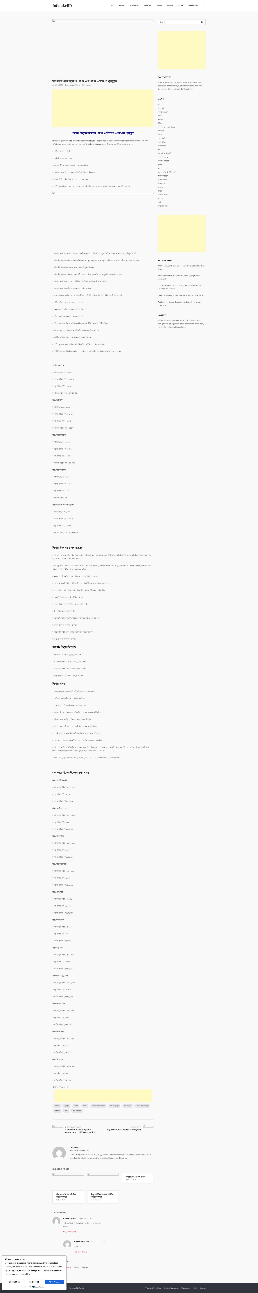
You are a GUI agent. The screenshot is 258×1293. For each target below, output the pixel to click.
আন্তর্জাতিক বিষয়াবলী (164, 153)
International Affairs (72, 85)
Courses (203, 1288)
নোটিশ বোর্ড (147, 5)
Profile (195, 1288)
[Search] (202, 22)
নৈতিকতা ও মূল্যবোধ (164, 157)
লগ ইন (181, 5)
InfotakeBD (62, 5)
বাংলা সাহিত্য (162, 142)
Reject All (34, 1282)
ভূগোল (160, 165)
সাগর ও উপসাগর (77, 1111)
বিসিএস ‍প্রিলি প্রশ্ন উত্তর (166, 127)
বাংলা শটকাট (161, 138)
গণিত (159, 168)
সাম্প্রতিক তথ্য (193, 5)
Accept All (54, 1282)
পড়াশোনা (121, 5)
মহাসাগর (57, 1111)
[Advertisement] (102, 108)
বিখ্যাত (76, 1106)
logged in (67, 1267)
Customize (14, 1282)
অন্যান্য (159, 5)
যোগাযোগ (170, 5)
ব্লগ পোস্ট (161, 108)
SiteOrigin (80, 1288)
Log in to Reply (69, 1232)
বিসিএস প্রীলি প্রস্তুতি (142, 1106)
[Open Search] (204, 6)
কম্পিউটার (161, 131)
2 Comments (86, 85)
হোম (112, 5)
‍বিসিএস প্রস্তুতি (114, 1106)
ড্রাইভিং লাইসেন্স (163, 176)
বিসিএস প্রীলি (127, 1106)
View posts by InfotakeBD (79, 1150)
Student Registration (171, 1288)
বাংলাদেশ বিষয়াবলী (163, 161)
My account (185, 1288)
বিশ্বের (85, 1106)
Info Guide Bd (69, 1218)
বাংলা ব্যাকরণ (162, 146)
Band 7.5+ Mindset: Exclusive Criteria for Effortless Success (181, 295)
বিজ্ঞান (159, 150)
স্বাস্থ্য (160, 191)
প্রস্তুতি (67, 1106)
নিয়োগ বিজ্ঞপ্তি (134, 5)
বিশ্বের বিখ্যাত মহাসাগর (98, 1106)
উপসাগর (57, 1106)
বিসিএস (160, 123)
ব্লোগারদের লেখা (163, 112)
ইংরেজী (160, 135)
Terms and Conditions (154, 1288)
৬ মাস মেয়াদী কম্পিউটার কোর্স (167, 172)
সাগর (66, 1111)
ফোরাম (160, 116)
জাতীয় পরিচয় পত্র (163, 195)
